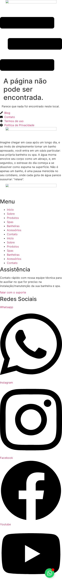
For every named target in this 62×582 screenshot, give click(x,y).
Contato (12, 234)
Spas (10, 222)
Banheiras (13, 226)
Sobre (11, 213)
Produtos (13, 217)
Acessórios (14, 230)
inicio (10, 209)
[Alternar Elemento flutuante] (49, 573)
